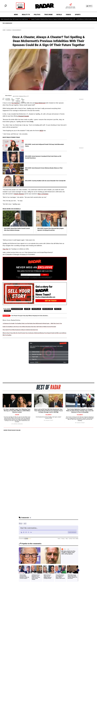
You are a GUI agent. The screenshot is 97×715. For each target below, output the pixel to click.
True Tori (58, 308)
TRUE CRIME (48, 14)
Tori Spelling (15, 103)
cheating (7, 310)
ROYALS (59, 14)
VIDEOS (68, 14)
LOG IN (90, 5)
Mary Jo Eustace (43, 194)
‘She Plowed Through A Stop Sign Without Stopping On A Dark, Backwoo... (29, 315)
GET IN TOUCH (50, 301)
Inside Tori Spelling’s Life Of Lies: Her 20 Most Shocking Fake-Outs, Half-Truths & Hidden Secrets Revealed (29, 326)
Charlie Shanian (19, 194)
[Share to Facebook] (8, 99)
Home (4, 29)
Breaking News (47, 308)
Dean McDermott (16, 29)
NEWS (16, 14)
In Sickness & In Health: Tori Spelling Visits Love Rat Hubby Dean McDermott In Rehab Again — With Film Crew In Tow (32, 323)
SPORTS (77, 14)
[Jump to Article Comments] (3, 99)
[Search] (6, 6)
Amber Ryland (8, 95)
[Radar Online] (44, 6)
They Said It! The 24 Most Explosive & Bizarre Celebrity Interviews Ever (20, 329)
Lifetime (27, 308)
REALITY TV (26, 14)
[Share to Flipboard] (18, 99)
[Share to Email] (23, 99)
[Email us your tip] (20, 8)
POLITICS (37, 14)
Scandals (8, 29)
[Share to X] (13, 99)
